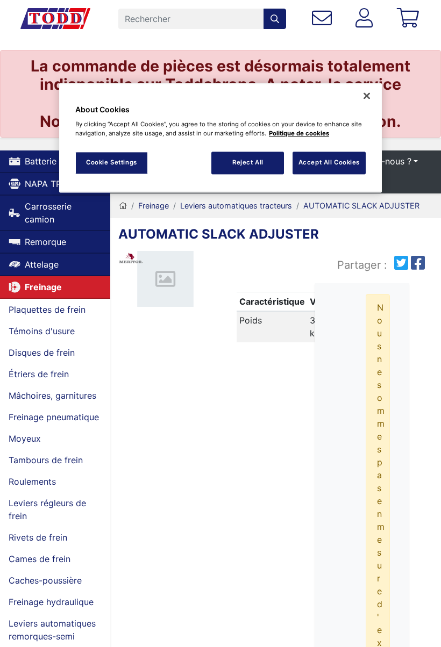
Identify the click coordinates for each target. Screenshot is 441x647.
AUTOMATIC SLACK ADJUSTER (361, 205)
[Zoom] (165, 281)
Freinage (43, 287)
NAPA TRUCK (52, 183)
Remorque (45, 241)
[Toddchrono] (55, 19)
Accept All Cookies (329, 163)
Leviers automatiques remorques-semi (52, 630)
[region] (220, 138)
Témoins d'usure (42, 331)
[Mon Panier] (410, 18)
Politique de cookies (299, 134)
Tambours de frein (46, 460)
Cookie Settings (111, 163)
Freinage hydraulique (51, 601)
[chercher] (275, 19)
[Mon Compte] (366, 18)
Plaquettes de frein (47, 309)
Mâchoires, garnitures (52, 395)
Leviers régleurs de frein (47, 509)
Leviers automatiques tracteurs (236, 205)
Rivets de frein (38, 537)
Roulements (32, 481)
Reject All (248, 163)
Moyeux (25, 438)
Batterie (40, 161)
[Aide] (324, 18)
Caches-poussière (45, 580)
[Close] (367, 95)
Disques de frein (42, 352)
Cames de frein (39, 558)
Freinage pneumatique (54, 417)
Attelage (42, 264)
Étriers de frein (39, 374)
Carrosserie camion (48, 213)
